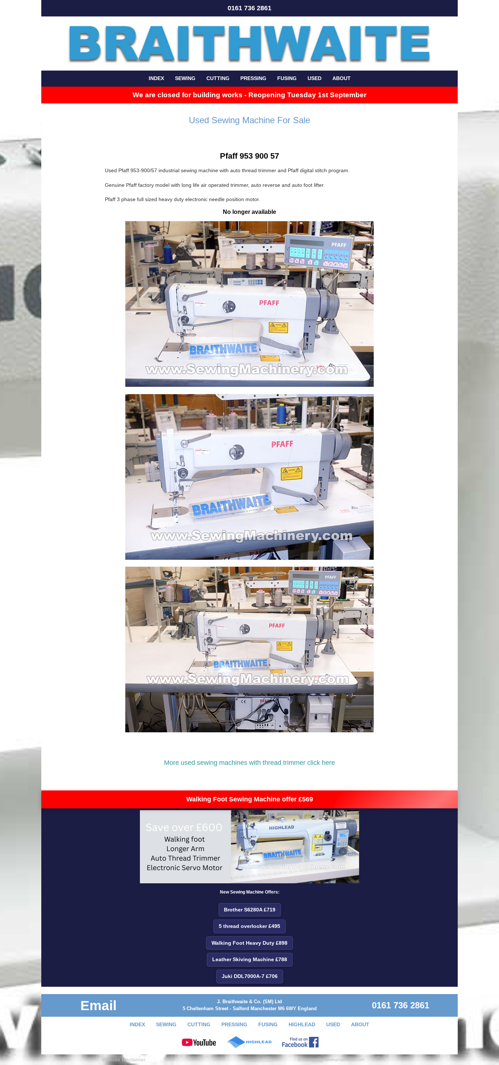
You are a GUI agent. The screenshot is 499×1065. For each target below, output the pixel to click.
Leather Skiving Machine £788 (249, 959)
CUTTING (217, 78)
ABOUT (341, 78)
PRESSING (253, 78)
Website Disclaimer (124, 1059)
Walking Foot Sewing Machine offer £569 (249, 799)
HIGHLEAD (302, 1024)
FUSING (287, 78)
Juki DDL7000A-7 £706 (250, 976)
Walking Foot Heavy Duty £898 (249, 943)
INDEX (156, 78)
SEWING (185, 78)
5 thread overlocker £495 (249, 926)
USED (314, 78)
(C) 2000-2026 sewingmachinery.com (331, 1059)
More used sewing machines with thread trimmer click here (249, 762)
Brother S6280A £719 (249, 910)
